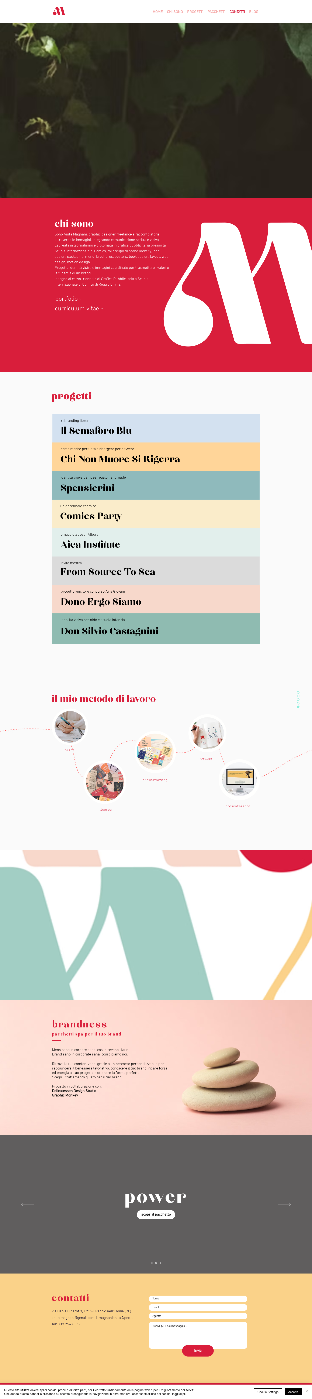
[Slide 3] (160, 1263)
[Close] (306, 1392)
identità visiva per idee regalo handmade (93, 477)
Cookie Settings (267, 1392)
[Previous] (27, 1204)
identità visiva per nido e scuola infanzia (93, 620)
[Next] (284, 1204)
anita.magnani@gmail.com (73, 1318)
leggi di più (179, 1394)
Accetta (293, 1392)
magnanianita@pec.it (116, 1318)
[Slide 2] (155, 1263)
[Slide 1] (152, 1263)
